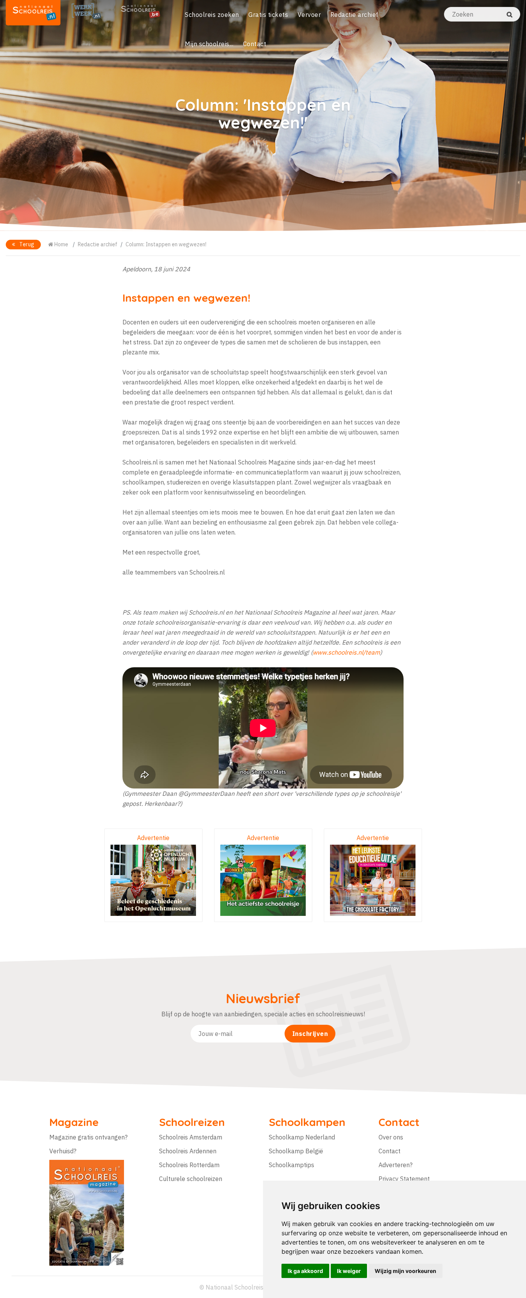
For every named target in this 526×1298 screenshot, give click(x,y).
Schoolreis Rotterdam (189, 1165)
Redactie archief (354, 14)
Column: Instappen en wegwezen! (166, 244)
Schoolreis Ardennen (187, 1151)
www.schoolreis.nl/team (346, 652)
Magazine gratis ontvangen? (88, 1137)
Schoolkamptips (291, 1165)
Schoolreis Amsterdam (190, 1137)
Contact (254, 44)
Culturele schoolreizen (190, 1179)
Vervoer (309, 14)
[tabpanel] (263, 115)
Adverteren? (395, 1165)
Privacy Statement (404, 1179)
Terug (26, 244)
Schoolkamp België (296, 1151)
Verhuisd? (62, 1151)
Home (60, 244)
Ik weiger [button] (349, 1271)
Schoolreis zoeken (212, 14)
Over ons (391, 1137)
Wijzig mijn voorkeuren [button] (405, 1271)
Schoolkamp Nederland (302, 1137)
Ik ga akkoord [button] (305, 1271)
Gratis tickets (268, 14)
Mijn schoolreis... (209, 44)
